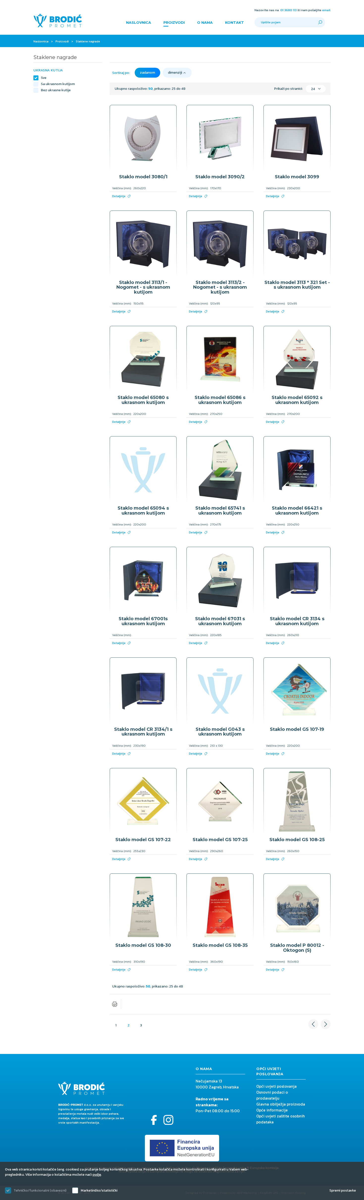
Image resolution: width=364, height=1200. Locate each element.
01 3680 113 (288, 10)
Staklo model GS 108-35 (220, 945)
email (326, 10)
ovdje (96, 1174)
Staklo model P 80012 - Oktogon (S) (297, 948)
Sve (43, 77)
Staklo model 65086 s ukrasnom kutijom (220, 400)
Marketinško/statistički (99, 1190)
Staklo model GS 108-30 (143, 945)
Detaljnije (119, 196)
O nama (205, 22)
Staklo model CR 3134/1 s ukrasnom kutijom (143, 732)
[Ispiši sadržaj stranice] (114, 1004)
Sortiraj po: (121, 72)
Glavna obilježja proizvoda (280, 1104)
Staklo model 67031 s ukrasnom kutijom (220, 621)
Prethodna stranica (313, 1024)
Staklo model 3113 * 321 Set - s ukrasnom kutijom (297, 285)
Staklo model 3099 (297, 177)
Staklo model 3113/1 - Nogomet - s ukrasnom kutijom (143, 287)
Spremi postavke (342, 1190)
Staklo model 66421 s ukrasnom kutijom (297, 510)
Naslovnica (138, 22)
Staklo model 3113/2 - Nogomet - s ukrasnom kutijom (220, 287)
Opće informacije (272, 1110)
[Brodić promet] (57, 20)
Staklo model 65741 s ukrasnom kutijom (220, 510)
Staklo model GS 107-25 (220, 839)
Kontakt (234, 22)
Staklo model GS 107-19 (297, 729)
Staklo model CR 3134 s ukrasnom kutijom (297, 621)
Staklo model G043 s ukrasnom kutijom (220, 732)
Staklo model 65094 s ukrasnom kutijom (143, 510)
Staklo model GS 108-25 (297, 839)
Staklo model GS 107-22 (143, 839)
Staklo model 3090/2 (220, 177)
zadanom (147, 72)
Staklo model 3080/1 (143, 177)
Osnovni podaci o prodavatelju (272, 1095)
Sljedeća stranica (326, 1024)
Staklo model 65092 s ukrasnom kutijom (297, 400)
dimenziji (175, 72)
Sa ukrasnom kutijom (58, 84)
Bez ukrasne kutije (56, 90)
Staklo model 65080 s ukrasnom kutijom (143, 400)
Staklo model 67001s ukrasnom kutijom (143, 621)
